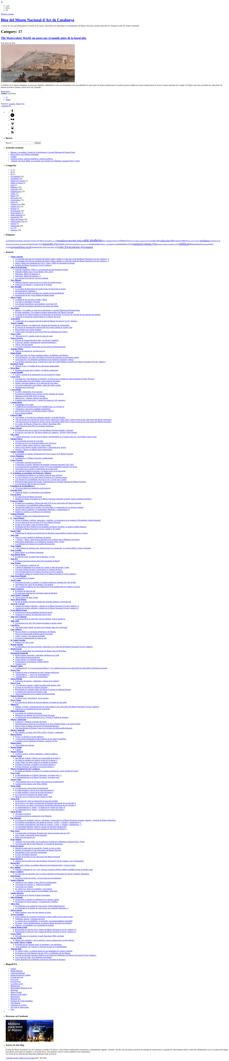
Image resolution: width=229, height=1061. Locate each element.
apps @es (53, 241)
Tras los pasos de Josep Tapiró (26, 597)
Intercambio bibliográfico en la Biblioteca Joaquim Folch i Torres (39, 542)
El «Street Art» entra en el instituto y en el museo (33, 889)
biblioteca (14, 187)
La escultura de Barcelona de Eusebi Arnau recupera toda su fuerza (40, 289)
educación (14, 198)
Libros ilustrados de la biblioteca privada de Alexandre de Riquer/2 (40, 960)
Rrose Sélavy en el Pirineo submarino (24, 154)
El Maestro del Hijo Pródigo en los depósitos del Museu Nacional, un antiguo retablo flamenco (50, 527)
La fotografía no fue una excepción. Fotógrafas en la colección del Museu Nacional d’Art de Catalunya (54, 647)
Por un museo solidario (24, 413)
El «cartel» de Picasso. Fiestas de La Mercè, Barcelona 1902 (38, 424)
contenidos (178, 241)
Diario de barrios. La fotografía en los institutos (33, 492)
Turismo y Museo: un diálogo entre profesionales (33, 450)
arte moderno (93, 240)
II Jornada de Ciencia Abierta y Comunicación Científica (36, 902)
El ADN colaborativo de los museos (28, 392)
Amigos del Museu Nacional (40, 241)
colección (14, 189)
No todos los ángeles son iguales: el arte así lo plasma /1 (36, 760)
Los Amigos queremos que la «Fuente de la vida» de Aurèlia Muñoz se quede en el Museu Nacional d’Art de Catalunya (60, 362)
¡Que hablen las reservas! (24, 745)
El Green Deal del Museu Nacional (28, 497)
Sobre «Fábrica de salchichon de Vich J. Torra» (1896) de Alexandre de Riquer (45, 263)
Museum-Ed (15, 997)
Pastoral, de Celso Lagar (24, 642)
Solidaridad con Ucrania (24, 405)
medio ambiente (16, 215)
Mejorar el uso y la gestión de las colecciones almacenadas (37, 366)
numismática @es (124, 244)
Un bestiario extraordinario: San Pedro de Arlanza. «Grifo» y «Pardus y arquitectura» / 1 (48, 825)
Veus (12, 1009)
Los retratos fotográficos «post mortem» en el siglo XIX (36, 304)
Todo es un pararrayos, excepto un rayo (30, 351)
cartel (149, 241)
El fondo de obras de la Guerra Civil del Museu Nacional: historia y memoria (44, 430)
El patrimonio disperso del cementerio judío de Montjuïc (36, 593)
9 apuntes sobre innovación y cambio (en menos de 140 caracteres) (40, 400)
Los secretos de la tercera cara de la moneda (31, 278)
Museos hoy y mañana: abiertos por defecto (31, 398)
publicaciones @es (17, 221)
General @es (15, 204)
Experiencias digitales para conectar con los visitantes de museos (39, 394)
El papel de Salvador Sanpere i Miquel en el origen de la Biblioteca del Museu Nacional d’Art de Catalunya (55, 955)
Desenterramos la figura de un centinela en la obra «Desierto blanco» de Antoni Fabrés (47, 724)
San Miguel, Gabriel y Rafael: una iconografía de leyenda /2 (37, 758)
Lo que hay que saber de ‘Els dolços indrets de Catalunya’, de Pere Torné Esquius (46, 432)
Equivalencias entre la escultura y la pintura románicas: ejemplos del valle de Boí (45, 582)
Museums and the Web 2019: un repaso (30, 396)
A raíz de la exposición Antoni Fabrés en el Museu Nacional (37, 317)
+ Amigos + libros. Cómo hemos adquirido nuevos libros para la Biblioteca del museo (47, 540)
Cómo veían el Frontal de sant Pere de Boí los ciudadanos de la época (41, 332)
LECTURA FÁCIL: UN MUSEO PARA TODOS (34, 411)
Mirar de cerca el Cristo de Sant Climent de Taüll (33, 797)
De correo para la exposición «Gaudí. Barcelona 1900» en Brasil (39, 936)
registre (13, 224)
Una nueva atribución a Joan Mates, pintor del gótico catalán (38, 385)
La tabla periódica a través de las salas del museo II (34, 790)
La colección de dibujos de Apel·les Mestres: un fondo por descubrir (41, 702)
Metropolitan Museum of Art (21, 988)
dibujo (184, 241)
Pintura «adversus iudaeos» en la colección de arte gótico (36, 383)
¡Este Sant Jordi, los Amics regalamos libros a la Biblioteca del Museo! (41, 355)
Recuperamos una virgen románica (28, 330)
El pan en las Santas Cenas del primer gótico (32, 525)
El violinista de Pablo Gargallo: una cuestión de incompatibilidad (39, 293)
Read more (6, 91)
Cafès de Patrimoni (17, 973)
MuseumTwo (15, 999)
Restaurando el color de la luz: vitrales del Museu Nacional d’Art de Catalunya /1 (45, 932)
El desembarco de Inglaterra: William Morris (32, 662)
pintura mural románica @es (167, 244)
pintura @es (150, 243)
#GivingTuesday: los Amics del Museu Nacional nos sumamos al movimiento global (47, 357)
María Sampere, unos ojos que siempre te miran (33, 912)
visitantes (13, 230)
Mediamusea (15, 986)
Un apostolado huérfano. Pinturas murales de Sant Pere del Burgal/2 (40, 827)
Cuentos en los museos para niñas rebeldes (31, 784)
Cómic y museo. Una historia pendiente (30, 636)
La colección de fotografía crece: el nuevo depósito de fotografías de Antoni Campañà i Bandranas (52, 874)
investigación (15, 211)
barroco (123, 240)
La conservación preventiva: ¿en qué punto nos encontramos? (38, 878)
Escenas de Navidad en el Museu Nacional (31, 687)
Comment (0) (6, 106)
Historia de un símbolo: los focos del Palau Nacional (35, 715)
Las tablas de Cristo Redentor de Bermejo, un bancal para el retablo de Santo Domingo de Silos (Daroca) (54, 379)
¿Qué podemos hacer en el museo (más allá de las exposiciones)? (39, 782)
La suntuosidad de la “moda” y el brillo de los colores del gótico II (40, 807)
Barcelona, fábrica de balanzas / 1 (28, 276)
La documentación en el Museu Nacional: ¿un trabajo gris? (37, 777)
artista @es (116, 241)
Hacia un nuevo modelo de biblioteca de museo (33, 537)
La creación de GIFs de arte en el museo (30, 484)
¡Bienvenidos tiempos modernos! (27, 657)
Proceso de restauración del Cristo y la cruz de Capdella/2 (37, 340)
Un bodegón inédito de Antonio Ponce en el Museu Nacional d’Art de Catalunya (45, 574)
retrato (48, 247)
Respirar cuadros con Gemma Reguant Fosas (32, 516)
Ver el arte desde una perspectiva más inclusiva (32, 488)
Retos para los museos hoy (25, 837)
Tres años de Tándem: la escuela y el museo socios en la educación (40, 471)
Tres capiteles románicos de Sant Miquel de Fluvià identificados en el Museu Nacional (47, 587)
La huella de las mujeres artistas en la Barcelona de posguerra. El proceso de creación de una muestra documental (57, 315)
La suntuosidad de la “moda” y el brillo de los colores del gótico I (39, 810)
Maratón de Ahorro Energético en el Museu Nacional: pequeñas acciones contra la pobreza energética (53, 499)
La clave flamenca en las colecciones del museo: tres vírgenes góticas (41, 477)
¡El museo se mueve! (23, 814)
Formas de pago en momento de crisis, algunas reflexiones (37, 672)
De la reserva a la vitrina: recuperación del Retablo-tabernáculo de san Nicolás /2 (45, 803)
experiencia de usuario (19, 244)
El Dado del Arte (16, 977)
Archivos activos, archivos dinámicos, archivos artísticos (31, 159)
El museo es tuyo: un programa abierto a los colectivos (35, 443)
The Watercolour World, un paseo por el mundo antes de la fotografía (43, 38)
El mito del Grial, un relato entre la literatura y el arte (35, 557)
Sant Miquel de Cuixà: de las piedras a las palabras (34, 585)
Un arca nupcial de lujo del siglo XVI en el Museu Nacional (37, 522)
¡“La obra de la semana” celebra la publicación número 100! (37, 685)
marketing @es (85, 244)
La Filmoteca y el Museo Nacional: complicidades (34, 458)
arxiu (12, 185)
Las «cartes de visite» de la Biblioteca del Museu (33, 957)
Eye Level (14, 979)
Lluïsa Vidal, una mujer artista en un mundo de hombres (36, 762)
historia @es (63, 244)
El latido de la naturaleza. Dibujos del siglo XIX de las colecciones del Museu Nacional (48, 503)
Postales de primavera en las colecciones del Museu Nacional (38, 850)
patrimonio (138, 243)
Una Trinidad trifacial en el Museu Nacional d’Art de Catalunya (39, 572)
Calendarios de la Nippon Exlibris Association (32, 895)
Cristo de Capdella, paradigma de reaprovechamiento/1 (36, 342)
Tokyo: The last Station (24, 345)
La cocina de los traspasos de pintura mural (31, 795)
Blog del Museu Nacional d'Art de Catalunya (37, 20)
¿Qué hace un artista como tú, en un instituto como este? (36, 891)
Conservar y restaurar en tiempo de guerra (31, 722)
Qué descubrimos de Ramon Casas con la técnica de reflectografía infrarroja (43, 728)
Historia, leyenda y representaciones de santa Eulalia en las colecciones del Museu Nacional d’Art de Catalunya (57, 707)
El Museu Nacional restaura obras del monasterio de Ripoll (37, 561)
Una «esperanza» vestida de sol (27, 565)
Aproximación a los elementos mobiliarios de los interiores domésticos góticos (44, 360)
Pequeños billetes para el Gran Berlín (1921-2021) (34, 272)
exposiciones (15, 200)
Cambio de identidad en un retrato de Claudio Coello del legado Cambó (42, 567)
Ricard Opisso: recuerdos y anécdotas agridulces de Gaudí (37, 655)
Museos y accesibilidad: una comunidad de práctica (34, 925)
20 (11, 172)
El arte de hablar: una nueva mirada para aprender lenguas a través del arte (43, 602)
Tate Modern (15, 1003)
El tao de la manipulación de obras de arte (31, 638)
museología (14, 217)
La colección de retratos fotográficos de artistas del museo (37, 306)
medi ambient (15, 213)
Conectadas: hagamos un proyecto (28, 462)
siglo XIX (54, 247)
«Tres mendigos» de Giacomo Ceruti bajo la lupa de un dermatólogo (41, 947)
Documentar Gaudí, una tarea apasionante (31, 852)
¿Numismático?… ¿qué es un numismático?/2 (32, 675)
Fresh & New (15, 982)
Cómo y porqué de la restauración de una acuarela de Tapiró (37, 375)
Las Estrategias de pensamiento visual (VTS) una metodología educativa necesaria (46, 467)
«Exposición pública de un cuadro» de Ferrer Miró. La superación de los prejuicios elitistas (49, 507)
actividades (14, 179)
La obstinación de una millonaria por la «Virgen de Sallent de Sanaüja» (42, 717)
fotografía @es (51, 243)
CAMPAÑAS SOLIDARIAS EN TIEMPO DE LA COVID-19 (39, 407)
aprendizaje (62, 240)
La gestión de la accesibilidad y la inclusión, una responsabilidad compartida (44, 921)
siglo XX (63, 247)
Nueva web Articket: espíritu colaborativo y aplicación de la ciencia (40, 447)
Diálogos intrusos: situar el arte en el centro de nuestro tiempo (38, 282)
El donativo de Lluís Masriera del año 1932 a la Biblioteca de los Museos (42, 953)
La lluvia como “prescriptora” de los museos (32, 698)
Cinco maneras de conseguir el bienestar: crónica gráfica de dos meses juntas (44, 917)
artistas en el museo (17, 181)
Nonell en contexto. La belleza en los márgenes (33, 512)
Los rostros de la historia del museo (28, 713)
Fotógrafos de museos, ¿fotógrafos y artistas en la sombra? (37, 681)
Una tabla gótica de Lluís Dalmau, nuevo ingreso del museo (37, 381)
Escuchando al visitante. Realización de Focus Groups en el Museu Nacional (44, 454)
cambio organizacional (141, 241)
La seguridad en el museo (24, 578)
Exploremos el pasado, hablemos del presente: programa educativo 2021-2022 (44, 465)
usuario (89, 247)
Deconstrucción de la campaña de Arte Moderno (33, 816)
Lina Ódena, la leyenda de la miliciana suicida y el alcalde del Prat (40, 417)
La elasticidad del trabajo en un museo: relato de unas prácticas (38, 475)
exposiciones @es (34, 244)
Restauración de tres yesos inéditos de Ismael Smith (34, 295)
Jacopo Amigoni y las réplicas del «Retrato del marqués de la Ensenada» (42, 325)
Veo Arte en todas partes (19, 1007)
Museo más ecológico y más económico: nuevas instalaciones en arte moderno (44, 940)
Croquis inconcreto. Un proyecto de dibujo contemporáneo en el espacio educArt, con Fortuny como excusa (56, 437)
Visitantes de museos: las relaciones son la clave (33, 615)
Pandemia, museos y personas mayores (29, 919)
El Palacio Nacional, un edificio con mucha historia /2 (35, 765)
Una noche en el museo (24, 887)
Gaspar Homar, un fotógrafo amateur (29, 660)
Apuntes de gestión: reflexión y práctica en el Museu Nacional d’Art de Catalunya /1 (47, 608)
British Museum (16, 971)
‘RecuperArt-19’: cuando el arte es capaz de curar (34, 336)
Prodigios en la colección (24, 387)
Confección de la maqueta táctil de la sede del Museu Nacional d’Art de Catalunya (46, 321)
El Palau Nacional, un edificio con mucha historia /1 (34, 767)
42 (11, 174)
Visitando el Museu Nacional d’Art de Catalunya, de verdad (37, 529)
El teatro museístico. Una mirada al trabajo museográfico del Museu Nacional (44, 312)
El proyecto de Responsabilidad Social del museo (33, 612)
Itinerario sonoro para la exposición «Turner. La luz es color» (38, 848)
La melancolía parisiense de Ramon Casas (31, 692)
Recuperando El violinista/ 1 (26, 291)
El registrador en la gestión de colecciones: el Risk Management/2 (40, 906)
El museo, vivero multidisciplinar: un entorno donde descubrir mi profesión (43, 923)
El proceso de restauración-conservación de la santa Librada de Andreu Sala (43, 327)
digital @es (20, 104)
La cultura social (16, 984)
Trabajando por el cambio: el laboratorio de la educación (36, 469)
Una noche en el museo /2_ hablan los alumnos (33, 885)
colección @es (167, 240)
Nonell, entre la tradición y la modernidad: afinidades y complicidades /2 (42, 510)
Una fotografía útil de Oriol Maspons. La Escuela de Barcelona (39, 844)
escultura (204, 240)
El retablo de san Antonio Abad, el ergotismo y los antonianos (38, 945)
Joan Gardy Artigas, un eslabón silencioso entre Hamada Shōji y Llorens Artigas (45, 865)
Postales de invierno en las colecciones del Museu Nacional (37, 857)
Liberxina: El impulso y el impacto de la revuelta (33, 285)
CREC (13, 194)
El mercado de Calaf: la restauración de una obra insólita (36, 801)
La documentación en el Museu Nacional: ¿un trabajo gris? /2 (38, 775)
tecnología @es (77, 246)
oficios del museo (17, 219)
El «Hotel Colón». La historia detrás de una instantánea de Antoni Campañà (43, 951)
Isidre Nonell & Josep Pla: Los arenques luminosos (34, 426)
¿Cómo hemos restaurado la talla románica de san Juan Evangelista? (40, 739)
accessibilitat (15, 176)
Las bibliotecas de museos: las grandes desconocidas (35, 544)
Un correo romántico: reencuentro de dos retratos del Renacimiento (40, 347)
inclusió (13, 209)
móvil (114, 244)
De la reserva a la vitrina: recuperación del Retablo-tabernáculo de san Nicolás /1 (45, 805)
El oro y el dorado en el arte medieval (29, 737)
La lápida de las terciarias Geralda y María (31, 300)
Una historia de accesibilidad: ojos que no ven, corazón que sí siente (40, 480)
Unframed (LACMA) (18, 1005)
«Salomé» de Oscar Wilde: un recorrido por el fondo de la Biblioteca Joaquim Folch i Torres (45, 161)
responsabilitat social (20, 247)
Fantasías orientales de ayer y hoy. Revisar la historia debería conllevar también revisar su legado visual (54, 870)
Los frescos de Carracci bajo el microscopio (31, 788)
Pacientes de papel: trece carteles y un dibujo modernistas (36, 370)
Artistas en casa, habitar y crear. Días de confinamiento (35, 882)
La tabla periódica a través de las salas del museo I (34, 792)
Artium (13, 969)
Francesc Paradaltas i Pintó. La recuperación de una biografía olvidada (41, 270)
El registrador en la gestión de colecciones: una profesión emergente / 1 (42, 908)
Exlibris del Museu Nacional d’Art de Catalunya (33, 265)
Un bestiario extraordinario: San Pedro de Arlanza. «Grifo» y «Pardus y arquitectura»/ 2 (48, 822)
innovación (72, 244)
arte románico (107, 241)
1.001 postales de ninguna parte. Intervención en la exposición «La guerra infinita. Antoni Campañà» (53, 548)
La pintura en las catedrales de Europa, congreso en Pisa (36, 741)
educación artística (193, 241)
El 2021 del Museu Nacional (26, 855)
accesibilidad (10, 241)
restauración (15, 226)
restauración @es (39, 247)
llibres (78, 244)
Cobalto (13, 157)
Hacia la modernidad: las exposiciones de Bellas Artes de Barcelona (40, 651)
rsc (11, 228)
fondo (12, 202)
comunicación (15, 191)
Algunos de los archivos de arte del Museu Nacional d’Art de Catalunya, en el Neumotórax (49, 861)
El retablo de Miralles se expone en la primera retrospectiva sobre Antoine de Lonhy (46, 771)
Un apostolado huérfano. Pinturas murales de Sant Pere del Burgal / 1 (41, 829)
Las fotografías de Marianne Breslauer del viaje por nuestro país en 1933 (42, 833)
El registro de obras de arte (25, 591)
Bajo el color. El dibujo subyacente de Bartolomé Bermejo (37, 726)
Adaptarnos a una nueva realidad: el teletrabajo (32, 409)
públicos (184, 243)
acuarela (12, 104)
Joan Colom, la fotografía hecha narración (31, 835)
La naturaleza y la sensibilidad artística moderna (33, 505)
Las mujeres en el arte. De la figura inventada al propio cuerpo (38, 623)
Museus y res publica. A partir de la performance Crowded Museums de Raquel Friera (42, 152)
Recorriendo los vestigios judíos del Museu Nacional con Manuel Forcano (43, 690)
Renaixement (195, 244)
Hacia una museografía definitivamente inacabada (34, 634)
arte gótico (77, 240)
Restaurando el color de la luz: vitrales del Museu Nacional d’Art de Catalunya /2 (45, 930)
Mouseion (14, 990)
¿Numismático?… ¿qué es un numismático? (31, 677)
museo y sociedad (106, 244)
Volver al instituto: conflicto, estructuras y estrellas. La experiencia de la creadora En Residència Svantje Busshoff (58, 520)
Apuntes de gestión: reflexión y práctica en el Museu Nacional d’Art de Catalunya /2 (47, 606)
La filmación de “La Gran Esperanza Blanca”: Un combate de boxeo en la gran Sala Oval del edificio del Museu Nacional (61, 668)
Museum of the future (18, 994)
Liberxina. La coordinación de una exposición (32, 709)
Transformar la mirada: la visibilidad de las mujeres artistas (37, 900)
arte (70, 240)
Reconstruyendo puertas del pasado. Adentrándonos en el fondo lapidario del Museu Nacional (50, 482)
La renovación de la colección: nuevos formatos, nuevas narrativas (40, 619)
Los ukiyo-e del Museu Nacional (27, 302)
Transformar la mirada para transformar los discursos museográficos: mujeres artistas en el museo (51, 533)
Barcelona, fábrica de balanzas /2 (27, 274)
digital (8, 100)
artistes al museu (16, 183)
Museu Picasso (16, 992)
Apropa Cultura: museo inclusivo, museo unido (33, 445)
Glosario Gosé (20, 664)
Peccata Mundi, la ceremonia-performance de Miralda (35, 632)
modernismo (94, 244)
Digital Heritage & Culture (20, 975)
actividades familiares (23, 241)
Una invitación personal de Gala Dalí (29, 441)
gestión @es (15, 206)
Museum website (7, 14)
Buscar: (8, 143)
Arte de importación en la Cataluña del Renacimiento (35, 694)
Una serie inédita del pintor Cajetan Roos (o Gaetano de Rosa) (38, 570)
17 (7, 98)
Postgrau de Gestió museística (21, 1001)
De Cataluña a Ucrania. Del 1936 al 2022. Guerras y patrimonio (39, 732)
